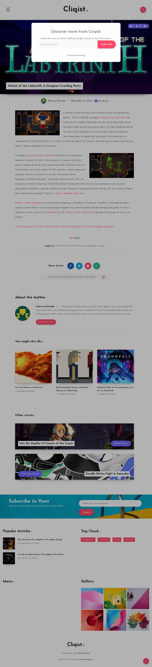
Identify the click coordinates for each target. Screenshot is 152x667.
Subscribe (106, 44)
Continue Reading (76, 55)
